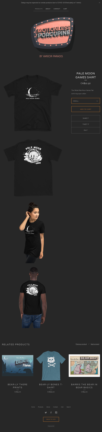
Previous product (81, 344)
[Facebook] (51, 413)
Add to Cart (85, 109)
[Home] (51, 37)
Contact (57, 9)
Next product (95, 344)
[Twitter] (45, 413)
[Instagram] (56, 413)
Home (33, 407)
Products (38, 9)
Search (69, 407)
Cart (65, 9)
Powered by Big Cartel (51, 426)
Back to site (51, 419)
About (48, 9)
